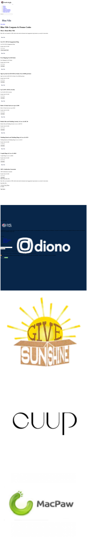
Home (4, 6)
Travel (4, 7)
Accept (6, 257)
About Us (5, 238)
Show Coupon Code (4, 50)
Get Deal (2, 66)
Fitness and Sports (6, 9)
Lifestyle (5, 8)
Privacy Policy (6, 241)
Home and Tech (6, 11)
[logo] (6, 3)
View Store (3, 24)
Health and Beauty (7, 10)
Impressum (5, 242)
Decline (2, 257)
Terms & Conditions (7, 239)
